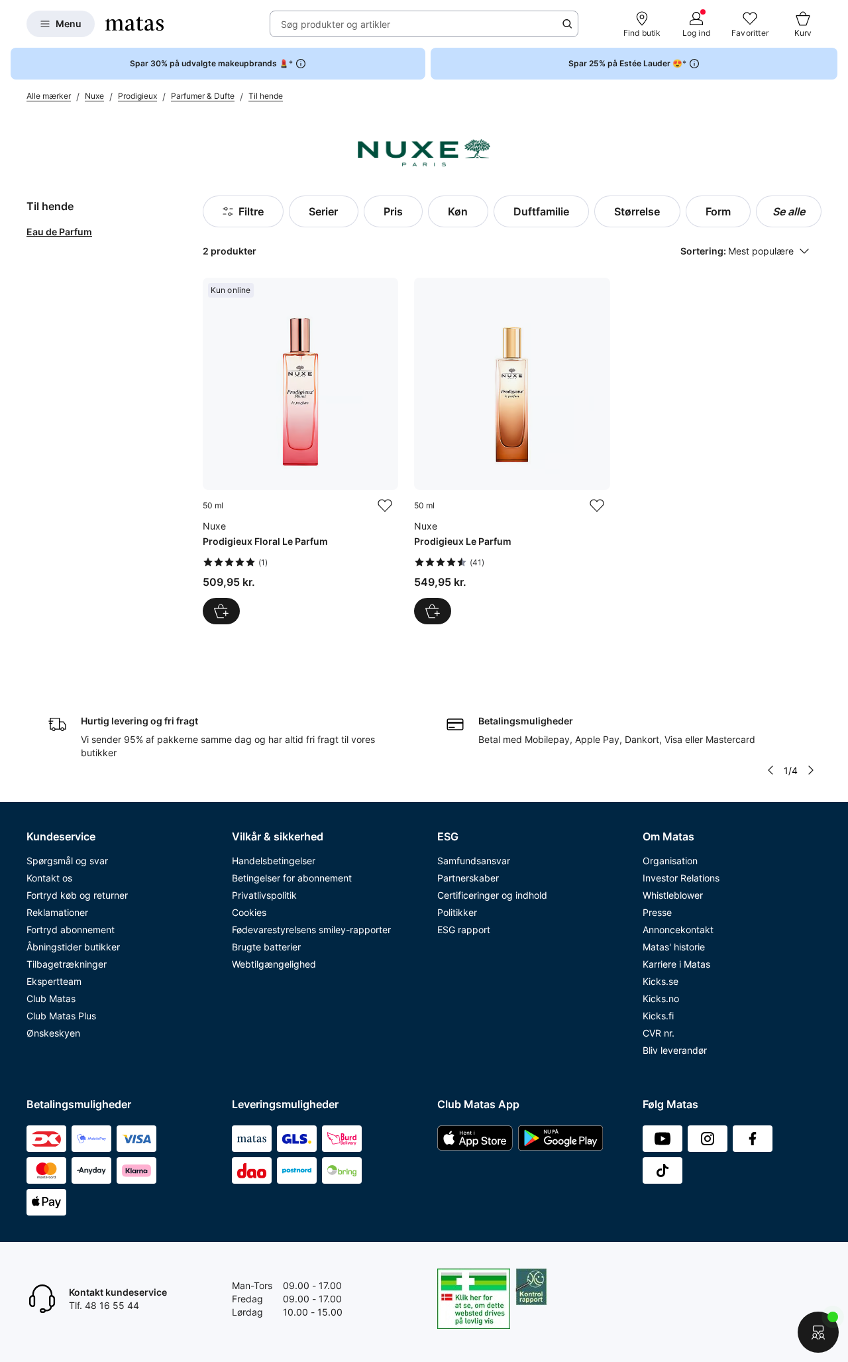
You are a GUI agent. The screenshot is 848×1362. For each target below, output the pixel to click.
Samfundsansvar (473, 860)
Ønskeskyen (53, 1033)
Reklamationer (57, 912)
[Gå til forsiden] (134, 24)
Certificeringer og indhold (492, 895)
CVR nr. (658, 1033)
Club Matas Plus (61, 1015)
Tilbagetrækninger (66, 964)
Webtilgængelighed (274, 964)
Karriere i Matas (676, 964)
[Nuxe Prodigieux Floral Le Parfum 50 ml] (300, 451)
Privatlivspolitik (264, 895)
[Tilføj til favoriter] (385, 505)
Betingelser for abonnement (292, 877)
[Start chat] (818, 1332)
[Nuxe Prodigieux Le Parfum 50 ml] (512, 451)
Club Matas (51, 998)
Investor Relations (681, 877)
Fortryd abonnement (70, 929)
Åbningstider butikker (73, 946)
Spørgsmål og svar (67, 860)
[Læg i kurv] (221, 611)
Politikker (457, 912)
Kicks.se (660, 981)
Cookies (249, 912)
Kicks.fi (658, 1015)
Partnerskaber (468, 877)
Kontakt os (49, 877)
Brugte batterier (266, 946)
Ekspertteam (53, 981)
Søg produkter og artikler (335, 24)
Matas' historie (674, 946)
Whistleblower (673, 895)
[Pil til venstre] (770, 770)
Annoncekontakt (678, 929)
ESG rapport (463, 929)
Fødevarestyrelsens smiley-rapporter (311, 929)
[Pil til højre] (811, 770)
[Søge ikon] (567, 23)
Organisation (670, 860)
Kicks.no (661, 998)
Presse (657, 912)
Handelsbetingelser (273, 860)
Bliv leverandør (675, 1050)
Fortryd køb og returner (77, 895)
